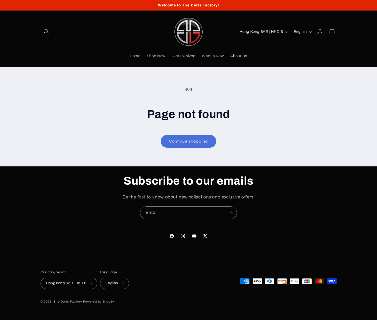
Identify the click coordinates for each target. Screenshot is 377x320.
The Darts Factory (68, 301)
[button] (46, 32)
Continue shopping (188, 141)
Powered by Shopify (98, 301)
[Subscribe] (231, 212)
